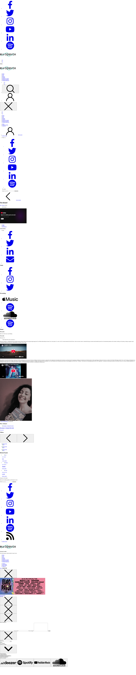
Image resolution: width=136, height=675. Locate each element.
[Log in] (10, 100)
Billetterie (1, 596)
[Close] (8, 106)
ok (10, 641)
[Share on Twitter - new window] (10, 246)
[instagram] (10, 282)
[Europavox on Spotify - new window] (10, 49)
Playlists (3, 76)
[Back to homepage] (8, 58)
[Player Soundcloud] (59, 662)
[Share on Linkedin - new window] (10, 254)
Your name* (16, 630)
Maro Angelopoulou (4, 421)
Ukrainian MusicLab (5, 80)
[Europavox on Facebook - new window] (10, 8)
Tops (3, 75)
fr (4, 83)
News (3, 74)
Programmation (2, 595)
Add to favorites (2, 228)
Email (1, 481)
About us (3, 563)
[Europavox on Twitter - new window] (10, 16)
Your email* (2, 630)
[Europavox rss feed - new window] (10, 539)
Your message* (31, 630)
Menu (1, 63)
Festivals (3, 77)
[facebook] (10, 274)
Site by (1, 568)
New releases (4, 226)
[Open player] (8, 649)
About (3, 224)
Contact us (4, 125)
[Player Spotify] (25, 662)
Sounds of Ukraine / (3, 654)
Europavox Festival (5, 79)
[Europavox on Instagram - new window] (10, 24)
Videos (3, 225)
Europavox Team (5, 124)
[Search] (10, 89)
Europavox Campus (5, 78)
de (4, 82)
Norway (3, 205)
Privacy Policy (4, 565)
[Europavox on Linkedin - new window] (10, 41)
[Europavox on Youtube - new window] (10, 32)
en (2, 61)
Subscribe (14, 481)
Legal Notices (4, 564)
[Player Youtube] (42, 662)
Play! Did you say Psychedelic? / (5, 655)
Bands (3, 73)
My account (20, 134)
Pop (0, 205)
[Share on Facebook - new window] (10, 238)
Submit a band (4, 135)
